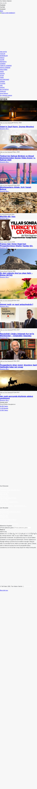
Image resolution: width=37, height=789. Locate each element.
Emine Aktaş (3, 271)
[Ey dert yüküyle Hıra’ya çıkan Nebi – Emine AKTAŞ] (18, 269)
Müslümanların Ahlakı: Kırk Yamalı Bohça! (15, 188)
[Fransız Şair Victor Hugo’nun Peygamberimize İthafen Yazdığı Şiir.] (18, 240)
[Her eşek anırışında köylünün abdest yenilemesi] (18, 390)
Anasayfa (2, 97)
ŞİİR (1, 85)
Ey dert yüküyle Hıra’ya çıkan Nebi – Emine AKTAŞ (16, 274)
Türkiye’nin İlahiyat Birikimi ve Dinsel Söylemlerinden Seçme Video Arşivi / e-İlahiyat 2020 (18, 158)
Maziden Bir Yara (7, 217)
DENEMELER (4, 55)
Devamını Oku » (4, 128)
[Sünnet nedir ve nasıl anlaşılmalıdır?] (18, 298)
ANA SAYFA (3, 51)
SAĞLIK (2, 87)
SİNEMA (2, 81)
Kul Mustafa (3, 214)
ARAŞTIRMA (3, 69)
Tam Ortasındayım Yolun (7, 3)
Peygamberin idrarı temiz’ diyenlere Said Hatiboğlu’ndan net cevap (18, 366)
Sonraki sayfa (4, 402)
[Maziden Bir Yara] (18, 212)
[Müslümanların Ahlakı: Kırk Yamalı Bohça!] (18, 183)
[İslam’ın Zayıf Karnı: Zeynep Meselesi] (18, 120)
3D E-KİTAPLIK (4, 89)
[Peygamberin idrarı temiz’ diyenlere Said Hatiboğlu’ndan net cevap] (18, 359)
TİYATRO (2, 83)
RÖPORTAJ (3, 61)
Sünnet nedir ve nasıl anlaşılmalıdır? (16, 304)
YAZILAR (2, 53)
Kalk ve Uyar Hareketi (6, 122)
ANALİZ (2, 57)
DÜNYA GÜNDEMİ (5, 67)
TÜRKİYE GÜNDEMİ (6, 65)
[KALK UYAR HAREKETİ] (7, 13)
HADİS (2, 71)
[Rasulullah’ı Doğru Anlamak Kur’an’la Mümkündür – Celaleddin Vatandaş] (18, 328)
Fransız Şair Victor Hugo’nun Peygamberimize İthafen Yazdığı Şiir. (16, 245)
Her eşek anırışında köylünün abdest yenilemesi (16, 397)
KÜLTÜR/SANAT (4, 79)
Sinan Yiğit (3, 242)
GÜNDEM (2, 63)
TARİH (2, 77)
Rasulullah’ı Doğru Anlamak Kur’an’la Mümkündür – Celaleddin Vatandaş (17, 335)
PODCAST (3, 91)
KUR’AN (2, 73)
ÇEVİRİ (2, 59)
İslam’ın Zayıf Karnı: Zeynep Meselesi (17, 127)
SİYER (2, 75)
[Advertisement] (18, 32)
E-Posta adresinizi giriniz (7, 527)
